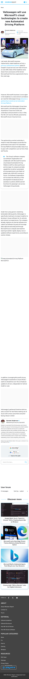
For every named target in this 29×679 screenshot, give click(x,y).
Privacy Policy (5, 663)
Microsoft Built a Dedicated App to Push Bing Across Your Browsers (14, 565)
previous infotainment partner (10, 66)
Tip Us (2, 613)
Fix (2, 640)
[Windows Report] (10, 2)
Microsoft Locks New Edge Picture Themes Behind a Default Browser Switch (14, 543)
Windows (3, 649)
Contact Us (4, 610)
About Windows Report (7, 607)
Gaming (3, 646)
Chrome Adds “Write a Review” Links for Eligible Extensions (14, 586)
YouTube (17, 598)
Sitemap (3, 660)
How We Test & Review (7, 626)
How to (3, 643)
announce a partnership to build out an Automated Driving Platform (14, 101)
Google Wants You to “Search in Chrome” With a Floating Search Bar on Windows (14, 520)
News (2, 7)
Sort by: (16, 491)
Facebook (8, 598)
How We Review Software (8, 630)
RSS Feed (3, 657)
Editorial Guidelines (6, 620)
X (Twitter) (12, 598)
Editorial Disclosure (6, 623)
